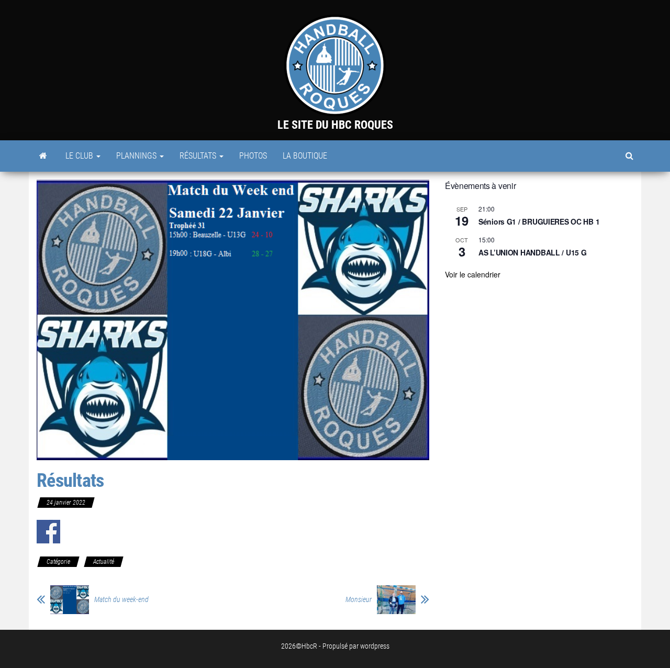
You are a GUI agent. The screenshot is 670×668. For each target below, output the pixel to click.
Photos (253, 156)
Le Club (80, 156)
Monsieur (358, 599)
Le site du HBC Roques (335, 124)
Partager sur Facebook (48, 531)
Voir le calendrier (472, 274)
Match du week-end (121, 599)
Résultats (199, 156)
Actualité (103, 561)
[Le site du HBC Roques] (43, 156)
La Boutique (305, 156)
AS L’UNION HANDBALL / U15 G (532, 252)
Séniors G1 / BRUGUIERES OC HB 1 (538, 221)
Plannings (137, 156)
